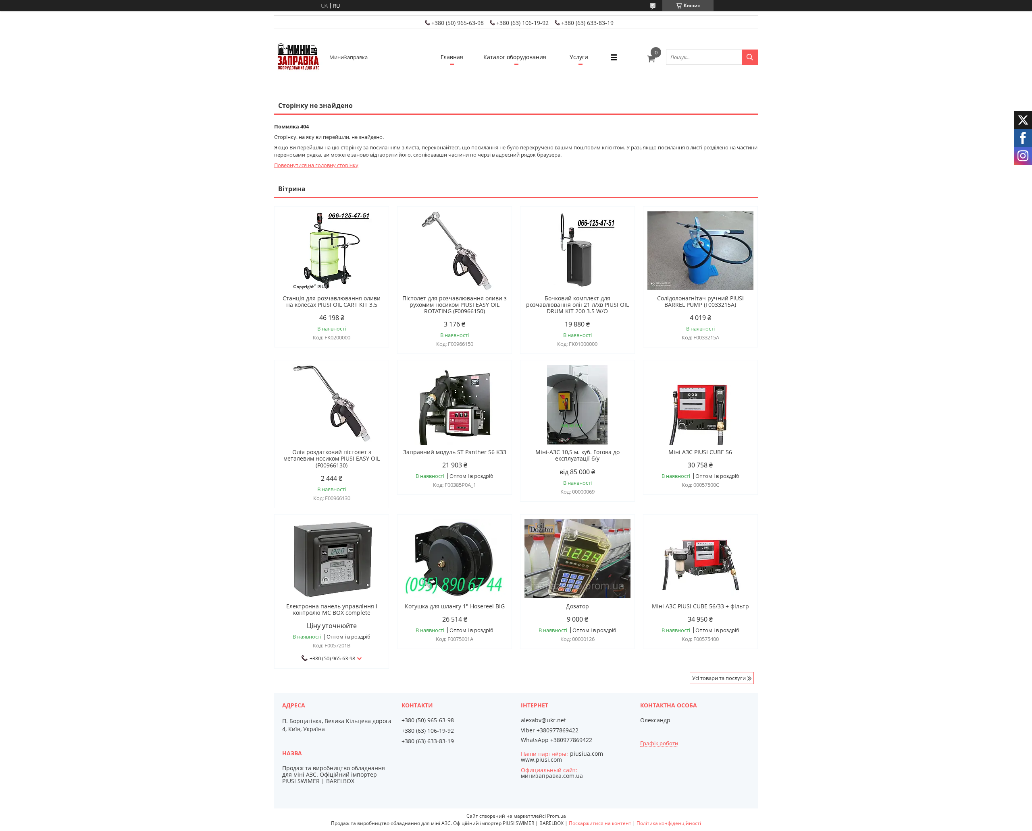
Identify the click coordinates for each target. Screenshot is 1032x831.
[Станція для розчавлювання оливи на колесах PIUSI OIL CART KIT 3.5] (332, 251)
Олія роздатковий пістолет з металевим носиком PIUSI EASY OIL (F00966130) (331, 458)
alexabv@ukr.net (543, 720)
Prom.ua (556, 815)
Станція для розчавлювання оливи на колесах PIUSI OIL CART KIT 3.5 (332, 301)
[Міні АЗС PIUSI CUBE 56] (700, 404)
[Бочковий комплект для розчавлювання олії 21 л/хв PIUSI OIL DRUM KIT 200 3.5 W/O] (577, 251)
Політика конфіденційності (669, 823)
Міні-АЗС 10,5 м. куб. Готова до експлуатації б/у (577, 455)
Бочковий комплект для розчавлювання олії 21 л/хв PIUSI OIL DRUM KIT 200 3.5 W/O (577, 304)
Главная (452, 57)
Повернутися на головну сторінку (316, 165)
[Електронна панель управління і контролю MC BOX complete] (332, 559)
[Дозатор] (577, 559)
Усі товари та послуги (719, 678)
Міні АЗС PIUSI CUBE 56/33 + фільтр (700, 606)
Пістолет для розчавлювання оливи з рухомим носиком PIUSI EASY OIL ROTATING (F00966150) (454, 304)
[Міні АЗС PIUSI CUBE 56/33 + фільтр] (700, 559)
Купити (373, 226)
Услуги (579, 57)
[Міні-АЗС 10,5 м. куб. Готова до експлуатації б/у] (577, 404)
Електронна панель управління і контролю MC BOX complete (331, 609)
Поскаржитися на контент (600, 823)
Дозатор (577, 606)
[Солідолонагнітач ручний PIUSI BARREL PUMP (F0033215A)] (700, 251)
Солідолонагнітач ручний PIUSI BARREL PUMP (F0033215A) (700, 301)
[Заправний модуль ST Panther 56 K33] (455, 404)
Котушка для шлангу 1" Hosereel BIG (455, 606)
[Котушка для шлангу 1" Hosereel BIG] (455, 559)
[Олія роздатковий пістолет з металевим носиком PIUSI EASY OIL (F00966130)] (332, 404)
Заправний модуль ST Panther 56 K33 (454, 452)
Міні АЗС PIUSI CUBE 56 (700, 452)
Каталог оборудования (514, 57)
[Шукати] (750, 57)
